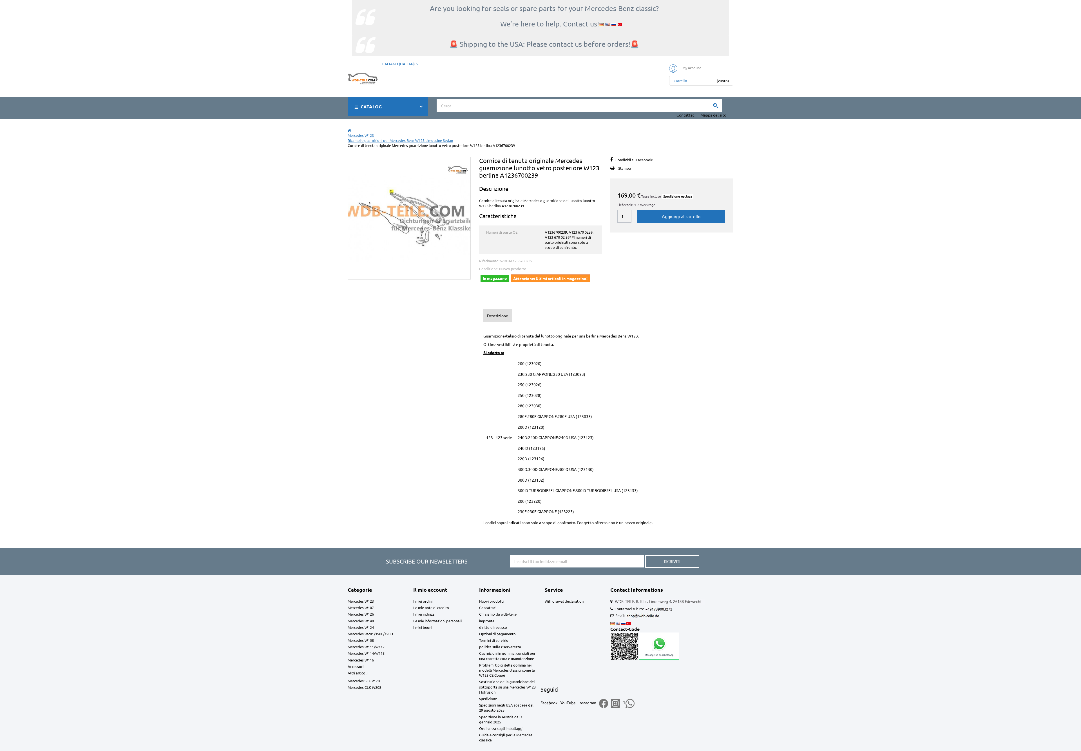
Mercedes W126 (361, 614)
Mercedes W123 (361, 601)
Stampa (624, 168)
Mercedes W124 (361, 627)
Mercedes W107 (361, 607)
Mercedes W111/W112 (366, 646)
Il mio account (430, 589)
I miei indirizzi (424, 614)
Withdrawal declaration (564, 601)
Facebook (548, 702)
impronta (486, 620)
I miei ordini (422, 601)
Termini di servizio (493, 640)
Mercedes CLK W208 (364, 687)
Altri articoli (357, 672)
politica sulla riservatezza (500, 646)
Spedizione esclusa (677, 196)
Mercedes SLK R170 (364, 680)
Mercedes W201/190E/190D (370, 633)
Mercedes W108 (361, 640)
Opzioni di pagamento (497, 633)
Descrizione (497, 315)
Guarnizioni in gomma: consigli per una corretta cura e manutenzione (507, 656)
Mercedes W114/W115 (366, 653)
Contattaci (686, 114)
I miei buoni (422, 627)
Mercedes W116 (361, 660)
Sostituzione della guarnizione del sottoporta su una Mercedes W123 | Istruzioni (507, 686)
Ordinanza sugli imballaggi (501, 728)
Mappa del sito (713, 114)
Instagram (587, 702)
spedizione (488, 698)
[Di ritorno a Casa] (349, 130)
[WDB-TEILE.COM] (363, 77)
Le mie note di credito (431, 607)
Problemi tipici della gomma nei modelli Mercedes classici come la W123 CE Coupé (507, 670)
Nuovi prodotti (491, 601)
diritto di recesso (493, 627)
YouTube (568, 702)
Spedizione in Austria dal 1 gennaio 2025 (500, 719)
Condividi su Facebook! (634, 159)
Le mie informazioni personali (437, 620)
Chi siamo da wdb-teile (498, 614)
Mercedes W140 (361, 620)
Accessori (355, 666)
